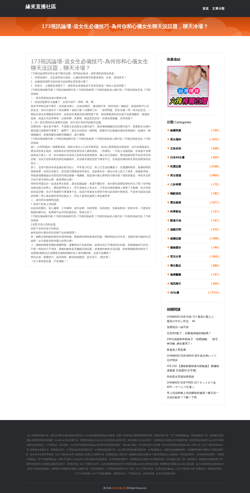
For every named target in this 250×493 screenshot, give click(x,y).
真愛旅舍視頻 (214, 468)
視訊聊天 (194, 283)
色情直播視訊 (97, 468)
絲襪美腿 (194, 130)
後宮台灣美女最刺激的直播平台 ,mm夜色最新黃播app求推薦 (82, 435)
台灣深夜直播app (164, 468)
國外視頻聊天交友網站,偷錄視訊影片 (46, 464)
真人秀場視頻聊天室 (38, 435)
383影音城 (72, 464)
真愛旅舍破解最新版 (174, 449)
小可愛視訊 (51, 445)
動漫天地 (194, 220)
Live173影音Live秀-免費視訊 (191, 468)
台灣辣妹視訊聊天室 (105, 449)
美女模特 (194, 139)
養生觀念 (194, 265)
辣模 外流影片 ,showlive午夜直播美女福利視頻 (82, 459)
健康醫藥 (194, 274)
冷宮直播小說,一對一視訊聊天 (181, 459)
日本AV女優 (194, 157)
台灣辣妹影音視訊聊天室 (79, 449)
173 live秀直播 (82, 473)
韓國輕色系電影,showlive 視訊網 (177, 464)
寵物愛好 (194, 247)
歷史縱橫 (194, 202)
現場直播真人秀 (199, 435)
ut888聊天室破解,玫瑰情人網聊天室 (69, 468)
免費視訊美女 (58, 449)
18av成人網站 (129, 445)
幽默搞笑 (194, 193)
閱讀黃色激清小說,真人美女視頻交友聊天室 (103, 440)
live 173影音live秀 (89, 464)
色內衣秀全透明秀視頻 (42, 454)
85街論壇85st (187, 454)
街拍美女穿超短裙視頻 (180, 376)
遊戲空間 (194, 229)
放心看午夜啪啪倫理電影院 (132, 449)
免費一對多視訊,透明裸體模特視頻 (134, 435)
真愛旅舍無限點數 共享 (211, 459)
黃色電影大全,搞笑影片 (140, 440)
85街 (131, 468)
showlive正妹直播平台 (66, 440)
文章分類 (218, 8)
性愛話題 (194, 166)
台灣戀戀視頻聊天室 (117, 468)
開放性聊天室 (161, 435)
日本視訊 (64, 445)
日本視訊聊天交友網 (149, 445)
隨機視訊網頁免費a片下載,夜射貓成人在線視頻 (153, 454)
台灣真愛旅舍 (155, 449)
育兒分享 (194, 256)
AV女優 (194, 292)
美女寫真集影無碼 (165, 473)
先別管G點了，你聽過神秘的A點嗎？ (189, 333)
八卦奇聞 (194, 184)
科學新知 (194, 211)
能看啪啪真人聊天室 (116, 454)
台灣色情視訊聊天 (205, 454)
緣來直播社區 (41, 7)
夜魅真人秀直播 (176, 349)
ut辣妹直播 (148, 473)
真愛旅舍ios (119, 473)
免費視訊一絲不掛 (178, 327)
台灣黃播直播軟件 (118, 459)
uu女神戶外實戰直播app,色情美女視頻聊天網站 (95, 445)
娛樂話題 (194, 238)
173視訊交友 (134, 473)
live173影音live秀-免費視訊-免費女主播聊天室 (79, 454)
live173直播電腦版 (101, 473)
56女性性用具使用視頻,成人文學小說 (181, 445)
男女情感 (194, 175)
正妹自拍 (194, 148)
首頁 (206, 8)
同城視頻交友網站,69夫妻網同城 (171, 440)
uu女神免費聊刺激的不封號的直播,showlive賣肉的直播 (129, 464)
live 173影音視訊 (145, 468)
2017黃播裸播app (179, 435)
